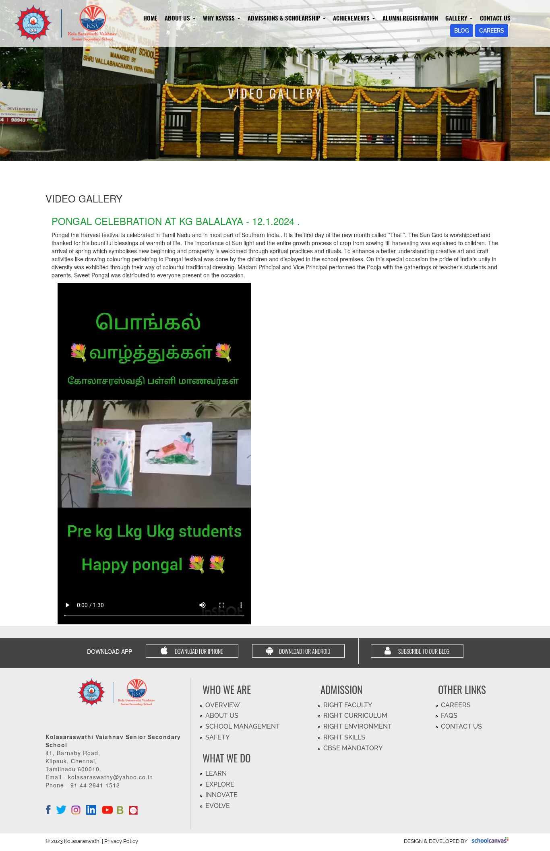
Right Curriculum (355, 715)
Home (150, 17)
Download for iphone (198, 651)
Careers (491, 30)
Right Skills (344, 737)
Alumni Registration (410, 17)
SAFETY (217, 737)
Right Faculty (347, 705)
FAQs (449, 715)
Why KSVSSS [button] (219, 17)
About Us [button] (178, 17)
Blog (461, 30)
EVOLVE (217, 806)
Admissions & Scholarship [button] (285, 17)
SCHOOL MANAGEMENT (242, 726)
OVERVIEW (222, 705)
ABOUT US (221, 715)
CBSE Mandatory (353, 748)
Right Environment (357, 726)
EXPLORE (219, 784)
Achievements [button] (352, 17)
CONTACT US (461, 726)
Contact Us (495, 17)
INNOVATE (221, 795)
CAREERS (456, 705)
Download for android (304, 651)
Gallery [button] (457, 17)
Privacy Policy (121, 841)
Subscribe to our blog (423, 651)
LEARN (216, 773)
